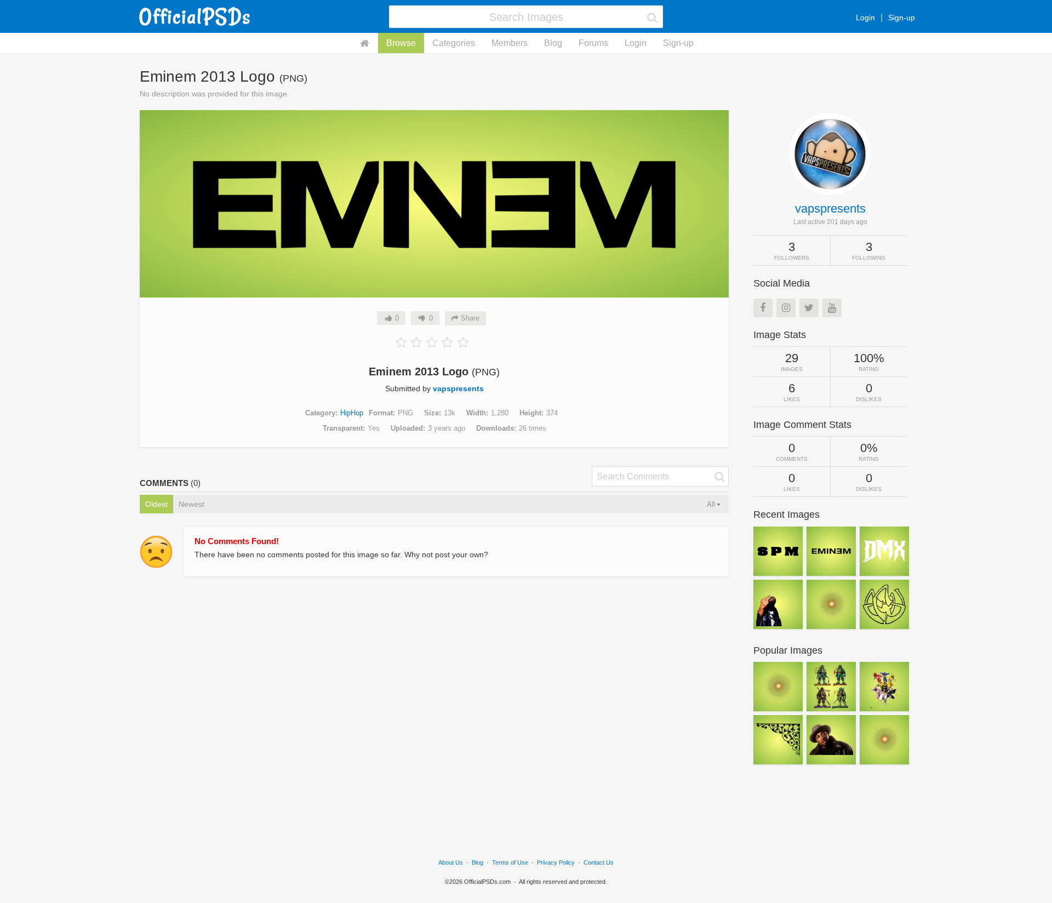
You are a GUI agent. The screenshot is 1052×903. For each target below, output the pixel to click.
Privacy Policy (556, 862)
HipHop (351, 413)
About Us (450, 862)
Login (865, 17)
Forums (593, 43)
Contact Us (599, 862)
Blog (553, 43)
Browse (401, 43)
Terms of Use (510, 862)
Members (509, 43)
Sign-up (901, 17)
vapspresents (458, 388)
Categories (453, 43)
